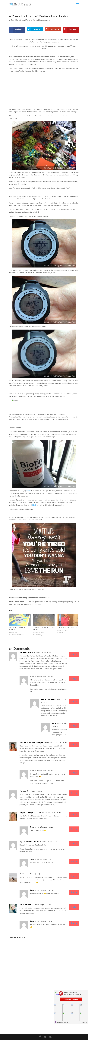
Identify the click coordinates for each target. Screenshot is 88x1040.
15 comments (45, 20)
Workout (36, 20)
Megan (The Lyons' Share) (31, 812)
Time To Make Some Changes (67, 627)
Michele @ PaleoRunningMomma (34, 742)
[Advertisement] (44, 89)
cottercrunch (25, 905)
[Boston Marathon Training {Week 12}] (20, 620)
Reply (74, 654)
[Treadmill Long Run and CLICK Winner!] (44, 620)
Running (29, 20)
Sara (12, 20)
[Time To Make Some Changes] (67, 620)
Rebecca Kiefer (26, 652)
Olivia (22, 874)
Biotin (29, 491)
